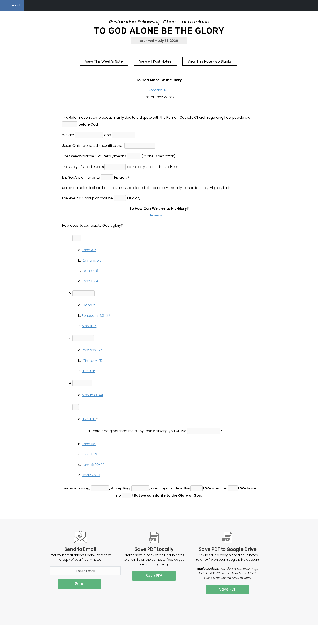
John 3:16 (89, 249)
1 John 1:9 (89, 305)
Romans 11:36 (159, 90)
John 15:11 (89, 443)
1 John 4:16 (90, 270)
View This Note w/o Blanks (210, 61)
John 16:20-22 (93, 464)
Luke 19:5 (88, 370)
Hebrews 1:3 (91, 475)
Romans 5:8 (91, 260)
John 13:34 (90, 281)
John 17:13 (89, 454)
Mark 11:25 (89, 325)
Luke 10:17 (89, 419)
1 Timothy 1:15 (92, 360)
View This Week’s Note (104, 61)
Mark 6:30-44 (92, 394)
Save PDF (154, 575)
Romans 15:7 (92, 350)
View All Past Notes (155, 61)
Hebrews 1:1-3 (159, 215)
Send (80, 583)
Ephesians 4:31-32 (96, 315)
